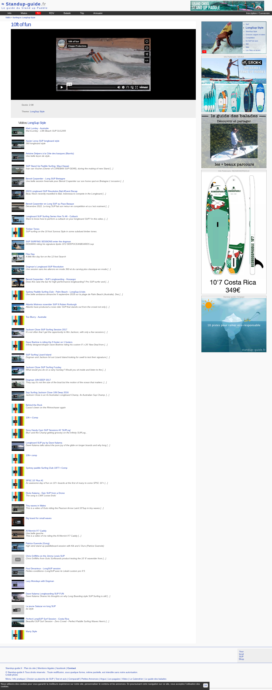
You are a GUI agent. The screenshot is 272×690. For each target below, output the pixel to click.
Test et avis (61, 679)
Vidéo (8, 18)
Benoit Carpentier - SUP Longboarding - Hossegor (51, 279)
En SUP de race (252, 41)
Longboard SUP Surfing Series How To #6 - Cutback (52, 216)
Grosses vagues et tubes (255, 35)
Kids (247, 47)
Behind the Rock (34, 405)
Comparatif (73, 679)
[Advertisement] (57, 656)
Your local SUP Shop (241, 655)
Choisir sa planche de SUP (40, 679)
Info (9, 13)
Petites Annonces (90, 679)
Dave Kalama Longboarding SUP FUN (45, 593)
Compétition (250, 38)
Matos (24, 13)
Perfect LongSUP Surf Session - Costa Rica (47, 619)
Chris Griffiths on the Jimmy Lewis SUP (45, 556)
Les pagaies (114, 679)
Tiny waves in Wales (36, 505)
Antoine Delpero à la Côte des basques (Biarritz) (50, 153)
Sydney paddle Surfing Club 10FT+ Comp (46, 468)
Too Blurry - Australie (36, 317)
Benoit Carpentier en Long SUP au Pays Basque (50, 203)
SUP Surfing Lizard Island (38, 354)
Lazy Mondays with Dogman (40, 581)
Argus (103, 679)
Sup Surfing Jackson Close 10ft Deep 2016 (47, 392)
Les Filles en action (253, 50)
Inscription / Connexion (258, 13)
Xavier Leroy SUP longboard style (42, 141)
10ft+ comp (31, 455)
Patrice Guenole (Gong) (38, 543)
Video (125, 679)
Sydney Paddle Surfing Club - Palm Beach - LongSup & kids (55, 292)
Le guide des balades (155, 679)
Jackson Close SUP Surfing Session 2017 (46, 329)
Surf (247, 24)
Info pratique (18, 679)
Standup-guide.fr (14, 668)
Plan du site (30, 668)
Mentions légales (46, 668)
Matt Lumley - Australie (37, 128)
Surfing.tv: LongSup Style (24, 18)
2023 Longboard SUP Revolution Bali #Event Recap (51, 191)
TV (38, 13)
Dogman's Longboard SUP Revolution (45, 266)
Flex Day (30, 254)
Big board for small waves (38, 518)
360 (247, 44)
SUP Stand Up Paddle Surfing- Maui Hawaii (47, 166)
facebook (60, 668)
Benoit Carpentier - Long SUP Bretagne (45, 178)
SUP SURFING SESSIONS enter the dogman (48, 241)
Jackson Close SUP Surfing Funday (43, 367)
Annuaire (97, 13)
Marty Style (31, 631)
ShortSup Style (251, 31)
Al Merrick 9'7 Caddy (36, 530)
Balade (67, 13)
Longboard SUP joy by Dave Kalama (44, 442)
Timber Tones (32, 229)
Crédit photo (12, 674)
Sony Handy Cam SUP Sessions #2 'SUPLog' (48, 430)
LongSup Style (37, 111)
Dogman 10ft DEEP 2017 (38, 380)
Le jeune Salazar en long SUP (41, 606)
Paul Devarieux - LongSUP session (43, 568)
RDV (51, 13)
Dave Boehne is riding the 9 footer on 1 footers (49, 342)
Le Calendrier (136, 679)
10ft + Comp (32, 417)
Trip (82, 13)
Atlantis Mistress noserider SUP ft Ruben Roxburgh (51, 304)
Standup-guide (24, 4)
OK (205, 685)
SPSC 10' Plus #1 (34, 480)
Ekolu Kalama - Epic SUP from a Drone (45, 493)
